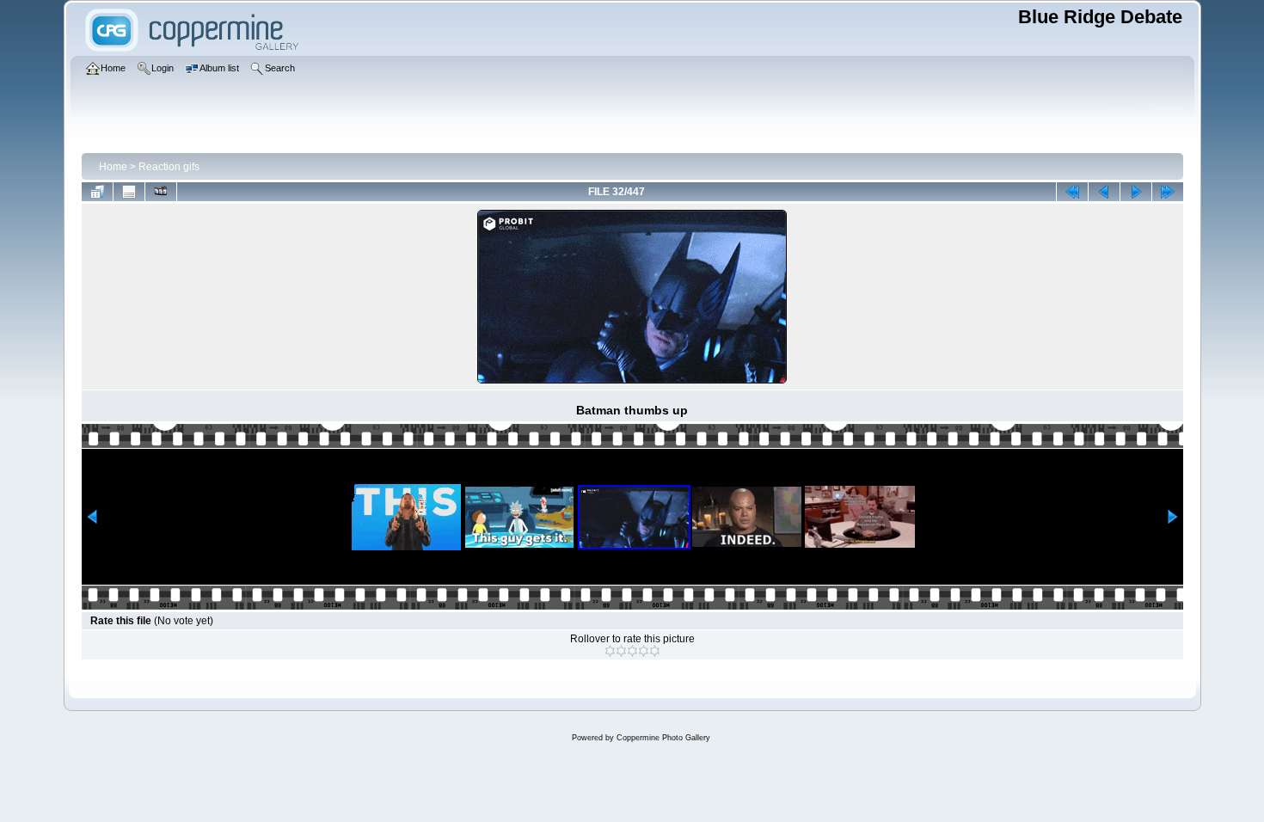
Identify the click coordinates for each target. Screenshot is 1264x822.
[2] (621, 651)
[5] (654, 651)
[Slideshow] (160, 191)
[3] (632, 651)
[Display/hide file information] (129, 191)
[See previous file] (1104, 191)
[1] (610, 651)
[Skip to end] (1167, 191)
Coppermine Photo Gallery (663, 737)
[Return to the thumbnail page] (97, 191)
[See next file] (1135, 191)
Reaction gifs (168, 167)
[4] (643, 651)
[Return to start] (1072, 191)
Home (113, 167)
